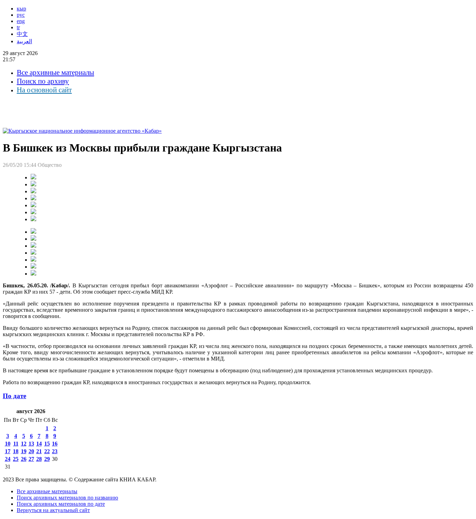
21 (39, 451)
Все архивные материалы (55, 72)
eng (21, 21)
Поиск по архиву (43, 81)
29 (47, 459)
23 (54, 451)
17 (7, 451)
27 (31, 459)
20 (31, 451)
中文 (22, 34)
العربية (24, 41)
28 (39, 459)
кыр (21, 8)
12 (23, 444)
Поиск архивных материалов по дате (61, 504)
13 (31, 444)
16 (54, 444)
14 (39, 444)
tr (18, 27)
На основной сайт (44, 90)
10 (7, 444)
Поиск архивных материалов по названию (67, 498)
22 (47, 451)
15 (47, 444)
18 (15, 451)
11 (15, 444)
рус (21, 15)
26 (23, 459)
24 (7, 459)
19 (23, 451)
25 (15, 459)
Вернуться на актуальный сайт (53, 510)
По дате (14, 396)
